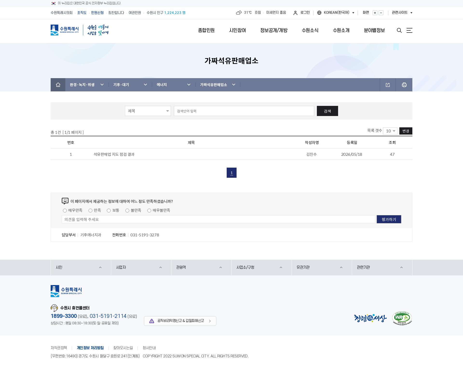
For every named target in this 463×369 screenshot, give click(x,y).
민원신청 (97, 13)
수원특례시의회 (62, 13)
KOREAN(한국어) (336, 13)
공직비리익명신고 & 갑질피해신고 (180, 321)
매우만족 (75, 210)
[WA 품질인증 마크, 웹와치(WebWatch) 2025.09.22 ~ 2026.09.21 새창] (402, 318)
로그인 (305, 13)
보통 (115, 210)
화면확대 (375, 12)
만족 (97, 210)
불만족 (136, 210)
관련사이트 (400, 13)
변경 (405, 131)
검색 (327, 111)
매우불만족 (161, 210)
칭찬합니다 (116, 13)
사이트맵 (409, 30)
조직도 (82, 13)
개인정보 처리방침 (90, 348)
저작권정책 (59, 348)
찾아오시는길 (123, 348)
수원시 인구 (166, 13)
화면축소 (381, 12)
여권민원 (135, 13)
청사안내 (149, 348)
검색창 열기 (399, 30)
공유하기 (387, 84)
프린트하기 (404, 84)
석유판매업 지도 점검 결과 (114, 154)
